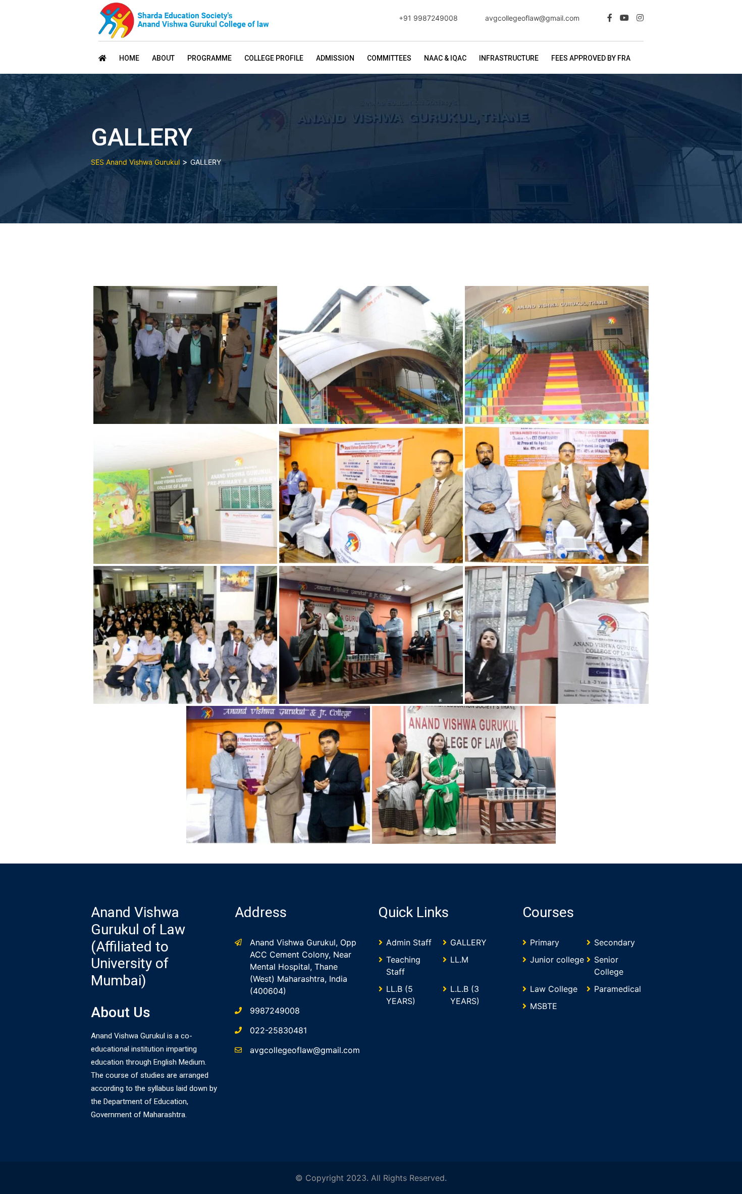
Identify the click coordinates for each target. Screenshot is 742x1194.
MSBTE (543, 1006)
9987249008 (275, 1011)
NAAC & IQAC (445, 58)
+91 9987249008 (428, 18)
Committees (389, 58)
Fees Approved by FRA (590, 58)
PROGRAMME (209, 58)
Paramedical (617, 989)
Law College (553, 989)
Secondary (614, 942)
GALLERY (468, 942)
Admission (335, 58)
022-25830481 (278, 1030)
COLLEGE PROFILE (273, 58)
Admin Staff (409, 942)
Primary (544, 942)
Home (129, 58)
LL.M (459, 959)
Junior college (557, 959)
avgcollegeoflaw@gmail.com (532, 18)
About (163, 58)
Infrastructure (509, 58)
